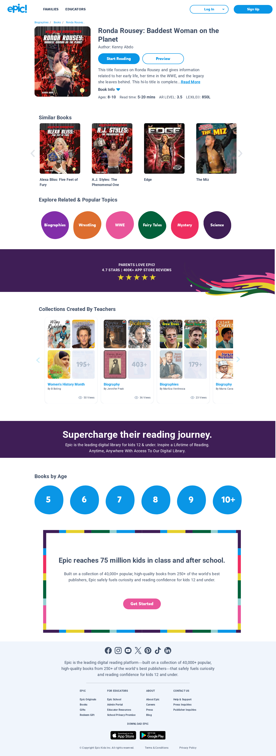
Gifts (82, 709)
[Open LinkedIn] (167, 650)
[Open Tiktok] (157, 650)
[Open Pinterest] (147, 650)
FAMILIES (50, 9)
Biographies (41, 22)
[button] (71, 360)
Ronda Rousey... (75, 22)
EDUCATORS (75, 9)
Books (57, 22)
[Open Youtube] (128, 650)
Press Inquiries (182, 704)
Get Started (141, 604)
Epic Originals (88, 699)
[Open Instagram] (118, 650)
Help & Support (182, 699)
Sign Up (253, 9)
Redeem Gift (87, 715)
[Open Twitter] (138, 650)
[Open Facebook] (108, 650)
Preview (163, 58)
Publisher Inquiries (184, 709)
